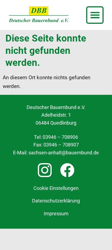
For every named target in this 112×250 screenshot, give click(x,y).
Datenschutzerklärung (56, 201)
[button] (95, 15)
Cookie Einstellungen (56, 188)
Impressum (56, 213)
